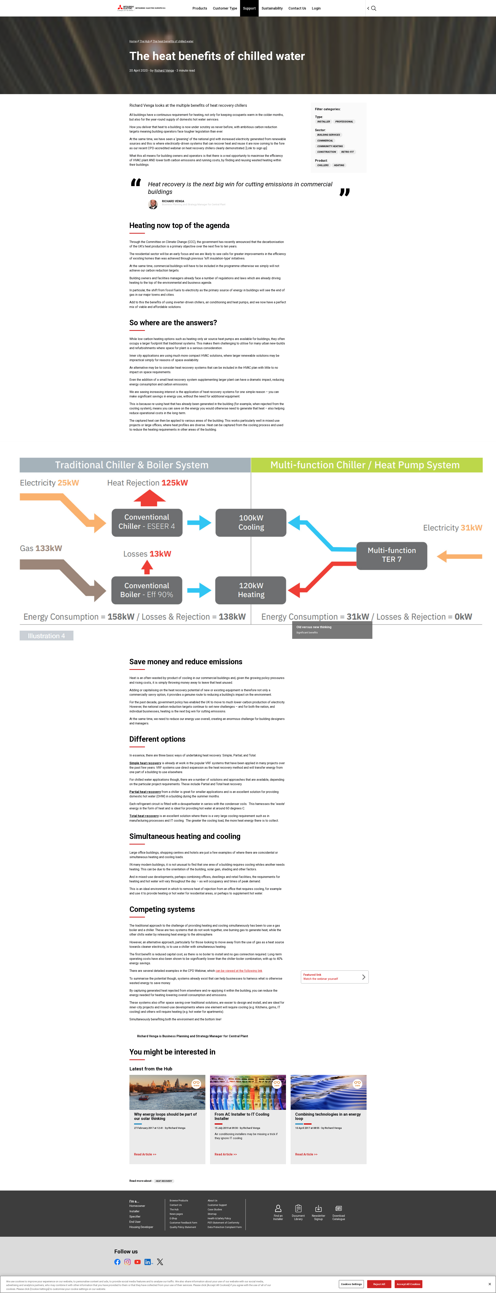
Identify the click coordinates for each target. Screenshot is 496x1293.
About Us (212, 1200)
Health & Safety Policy (219, 1218)
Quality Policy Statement (183, 1227)
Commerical (325, 140)
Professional (344, 121)
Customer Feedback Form (183, 1222)
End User (135, 1222)
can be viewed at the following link (239, 971)
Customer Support (217, 1205)
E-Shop (173, 1218)
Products (200, 8)
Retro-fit (347, 151)
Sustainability (272, 8)
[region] (248, 1284)
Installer (323, 121)
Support (249, 8)
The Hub (174, 1209)
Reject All (379, 1284)
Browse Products (179, 1200)
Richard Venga (164, 70)
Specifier (134, 1216)
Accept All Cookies (408, 1284)
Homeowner (137, 1206)
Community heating (330, 146)
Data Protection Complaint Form (225, 1227)
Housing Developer (141, 1227)
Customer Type (225, 8)
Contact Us (297, 8)
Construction (326, 151)
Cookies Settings (351, 1284)
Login (316, 8)
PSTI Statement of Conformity (223, 1222)
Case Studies (215, 1209)
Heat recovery (164, 1181)
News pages (176, 1214)
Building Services (328, 134)
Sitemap (212, 1214)
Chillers (323, 165)
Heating (339, 165)
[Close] (490, 1284)
